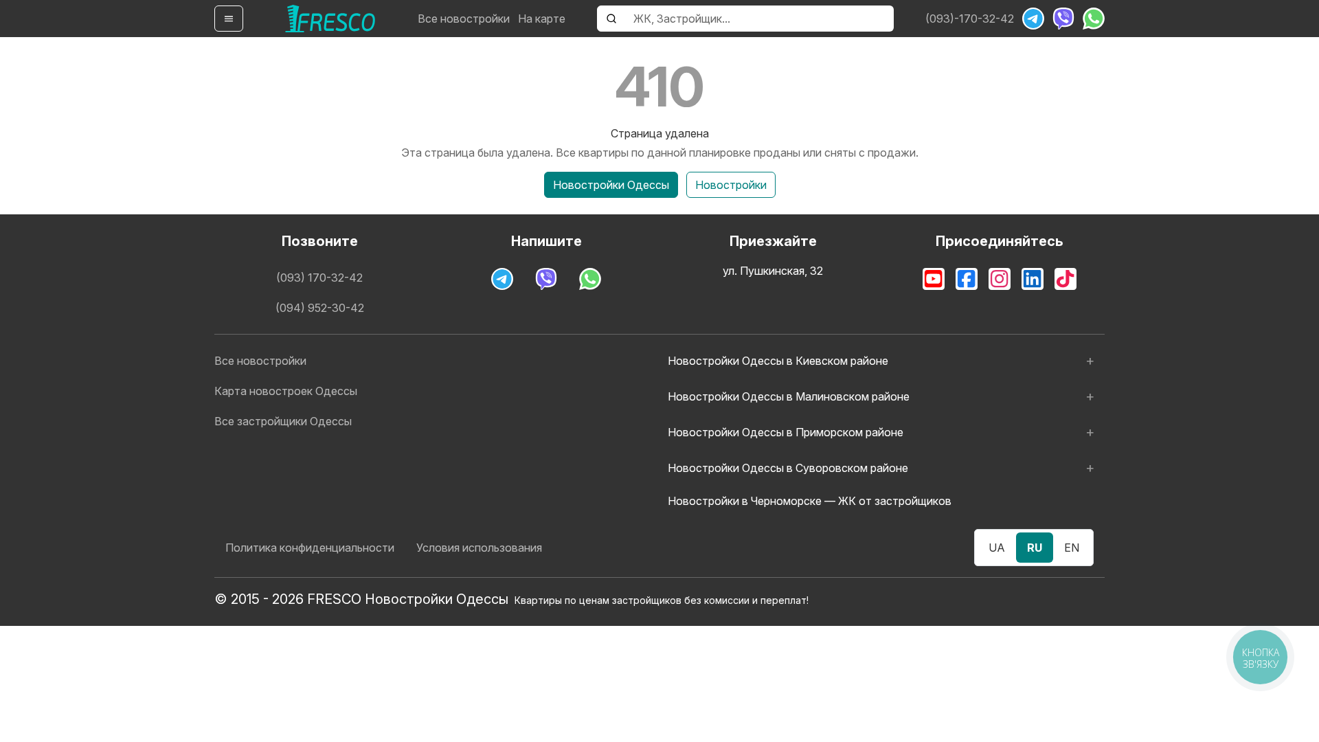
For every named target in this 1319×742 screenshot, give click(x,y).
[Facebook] (966, 278)
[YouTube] (933, 278)
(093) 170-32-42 (319, 277)
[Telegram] (1033, 18)
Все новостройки (464, 18)
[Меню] (228, 18)
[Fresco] (330, 18)
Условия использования (479, 547)
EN (1071, 547)
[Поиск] (611, 18)
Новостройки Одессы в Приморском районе (785, 432)
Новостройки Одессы (611, 185)
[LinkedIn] (1032, 278)
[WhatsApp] (1094, 18)
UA (997, 547)
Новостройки (731, 185)
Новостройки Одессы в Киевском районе (778, 361)
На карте (541, 18)
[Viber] (1063, 18)
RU (1034, 547)
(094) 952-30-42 (319, 308)
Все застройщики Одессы (283, 421)
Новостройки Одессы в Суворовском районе (788, 468)
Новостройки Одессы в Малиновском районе (789, 396)
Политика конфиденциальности (309, 547)
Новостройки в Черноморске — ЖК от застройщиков (809, 501)
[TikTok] (1065, 278)
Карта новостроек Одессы (285, 391)
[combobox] (759, 18)
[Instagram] (999, 278)
